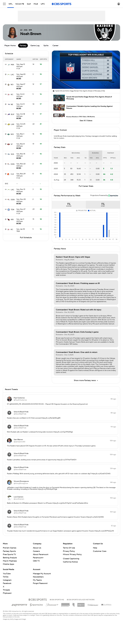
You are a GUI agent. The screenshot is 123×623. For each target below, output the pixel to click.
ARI (12, 219)
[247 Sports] (19, 604)
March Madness (10, 561)
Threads (6, 590)
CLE (12, 174)
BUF (12, 114)
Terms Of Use (69, 548)
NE (12, 104)
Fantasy (23, 45)
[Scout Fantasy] (92, 605)
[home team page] (8, 65)
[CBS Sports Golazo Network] (81, 599)
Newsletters (38, 577)
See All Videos (86, 120)
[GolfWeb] (106, 605)
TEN (12, 210)
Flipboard (7, 593)
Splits (45, 45)
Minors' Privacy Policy (72, 554)
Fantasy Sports (9, 551)
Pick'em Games (9, 548)
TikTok (5, 577)
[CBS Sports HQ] (57, 599)
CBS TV (36, 561)
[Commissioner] (67, 604)
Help (95, 548)
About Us (37, 548)
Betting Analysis (10, 557)
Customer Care (99, 551)
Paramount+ (38, 557)
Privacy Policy (69, 551)
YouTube (7, 573)
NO (12, 85)
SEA (12, 154)
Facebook (7, 583)
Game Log (34, 45)
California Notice (70, 562)
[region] (86, 70)
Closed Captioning (71, 558)
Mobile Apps (8, 564)
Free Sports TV (9, 554)
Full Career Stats (86, 186)
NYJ (12, 134)
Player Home (10, 45)
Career (55, 45)
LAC (12, 75)
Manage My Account (42, 573)
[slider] (86, 82)
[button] (4, 4)
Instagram (7, 580)
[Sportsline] (36, 604)
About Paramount (40, 554)
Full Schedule (26, 237)
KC (12, 94)
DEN (12, 164)
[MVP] (81, 604)
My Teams (37, 580)
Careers (36, 551)
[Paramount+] (52, 604)
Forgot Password (40, 583)
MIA (12, 65)
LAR (12, 124)
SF (12, 144)
